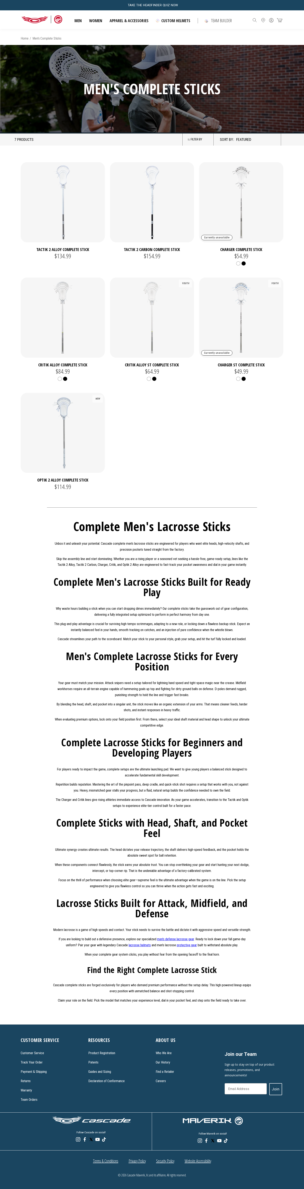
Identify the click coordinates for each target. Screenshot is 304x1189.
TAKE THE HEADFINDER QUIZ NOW (153, 5)
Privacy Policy (137, 1161)
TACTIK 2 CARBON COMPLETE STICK (152, 249)
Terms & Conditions (105, 1161)
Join (276, 1089)
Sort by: (227, 139)
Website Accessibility (198, 1161)
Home (24, 38)
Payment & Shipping (34, 1072)
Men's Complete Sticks (46, 38)
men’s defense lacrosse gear (175, 939)
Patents (93, 1062)
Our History (163, 1062)
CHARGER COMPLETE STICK (241, 249)
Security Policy (165, 1161)
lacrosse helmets (140, 945)
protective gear (187, 945)
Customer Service (32, 1053)
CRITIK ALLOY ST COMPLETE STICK (152, 365)
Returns (26, 1081)
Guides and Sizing (99, 1072)
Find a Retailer (165, 1072)
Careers (161, 1081)
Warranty (26, 1090)
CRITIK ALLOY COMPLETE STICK (62, 365)
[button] (78, 20)
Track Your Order (32, 1062)
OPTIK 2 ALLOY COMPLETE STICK (62, 480)
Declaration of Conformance (106, 1081)
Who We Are (164, 1053)
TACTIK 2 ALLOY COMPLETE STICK (62, 249)
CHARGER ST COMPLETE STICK (241, 365)
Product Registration (101, 1053)
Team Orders (29, 1100)
